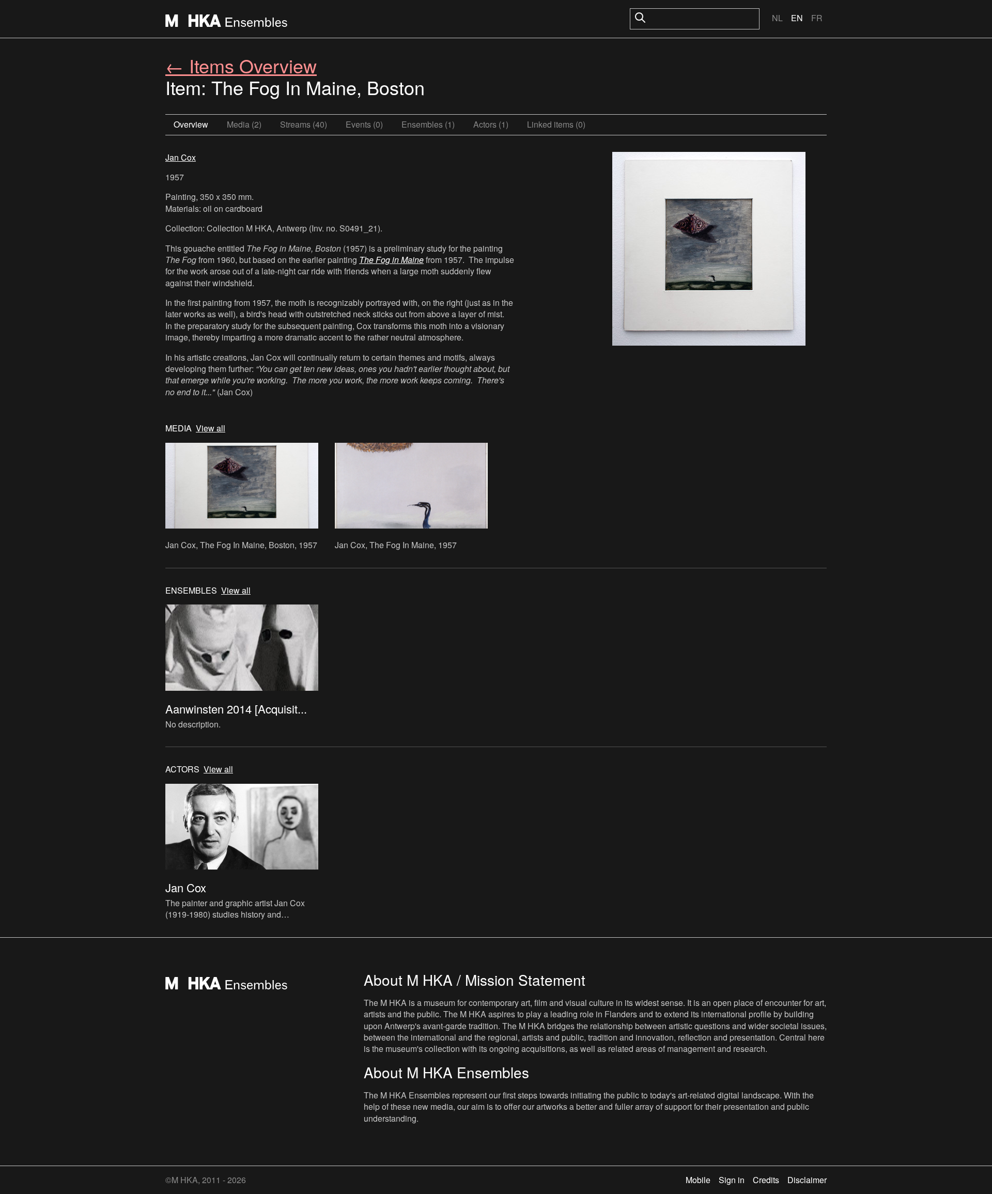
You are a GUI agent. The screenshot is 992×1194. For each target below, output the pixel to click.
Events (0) (364, 124)
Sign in (732, 1180)
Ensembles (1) (428, 124)
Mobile (698, 1180)
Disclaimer (807, 1180)
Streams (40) (303, 124)
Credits (766, 1180)
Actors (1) (490, 124)
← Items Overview (241, 65)
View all (210, 428)
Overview (191, 124)
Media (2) (244, 124)
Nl (777, 18)
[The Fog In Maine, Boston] (708, 250)
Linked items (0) (556, 124)
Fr (817, 18)
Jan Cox (180, 157)
